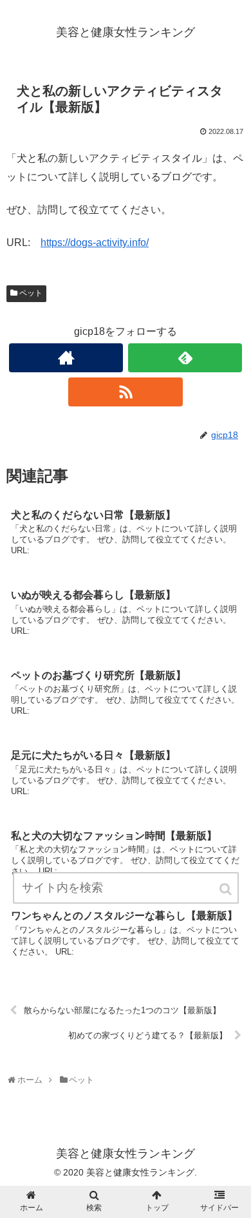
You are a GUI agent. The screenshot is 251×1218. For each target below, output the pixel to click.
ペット (30, 293)
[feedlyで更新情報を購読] (185, 357)
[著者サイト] (66, 357)
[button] (226, 889)
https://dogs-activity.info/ (95, 242)
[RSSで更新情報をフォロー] (125, 391)
